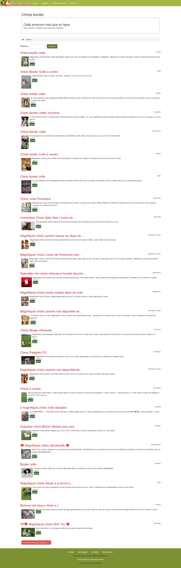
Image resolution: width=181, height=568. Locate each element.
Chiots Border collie (33, 131)
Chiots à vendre (30, 388)
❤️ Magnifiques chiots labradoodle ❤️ (44, 445)
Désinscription (107, 552)
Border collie (28, 464)
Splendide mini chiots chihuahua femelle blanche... (53, 273)
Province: (24, 46)
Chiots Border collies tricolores (40, 112)
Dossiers (45, 3)
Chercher (52, 46)
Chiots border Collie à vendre (39, 154)
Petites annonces (59, 3)
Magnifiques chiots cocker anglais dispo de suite (51, 292)
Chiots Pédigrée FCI (33, 352)
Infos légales (82, 552)
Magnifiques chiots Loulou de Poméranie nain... (51, 254)
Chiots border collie (32, 52)
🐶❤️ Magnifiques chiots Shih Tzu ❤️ (45, 524)
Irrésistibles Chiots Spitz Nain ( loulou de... (47, 217)
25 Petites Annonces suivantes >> (36, 542)
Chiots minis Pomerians (35, 198)
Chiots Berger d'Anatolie (36, 330)
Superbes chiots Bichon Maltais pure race (47, 426)
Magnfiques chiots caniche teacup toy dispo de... (51, 235)
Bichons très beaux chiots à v (39, 505)
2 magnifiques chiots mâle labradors (43, 407)
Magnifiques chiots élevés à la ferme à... (46, 483)
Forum (73, 3)
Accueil (35, 3)
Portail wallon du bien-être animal (91, 559)
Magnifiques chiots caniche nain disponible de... (51, 311)
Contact (71, 552)
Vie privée (95, 552)
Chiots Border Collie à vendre (39, 71)
